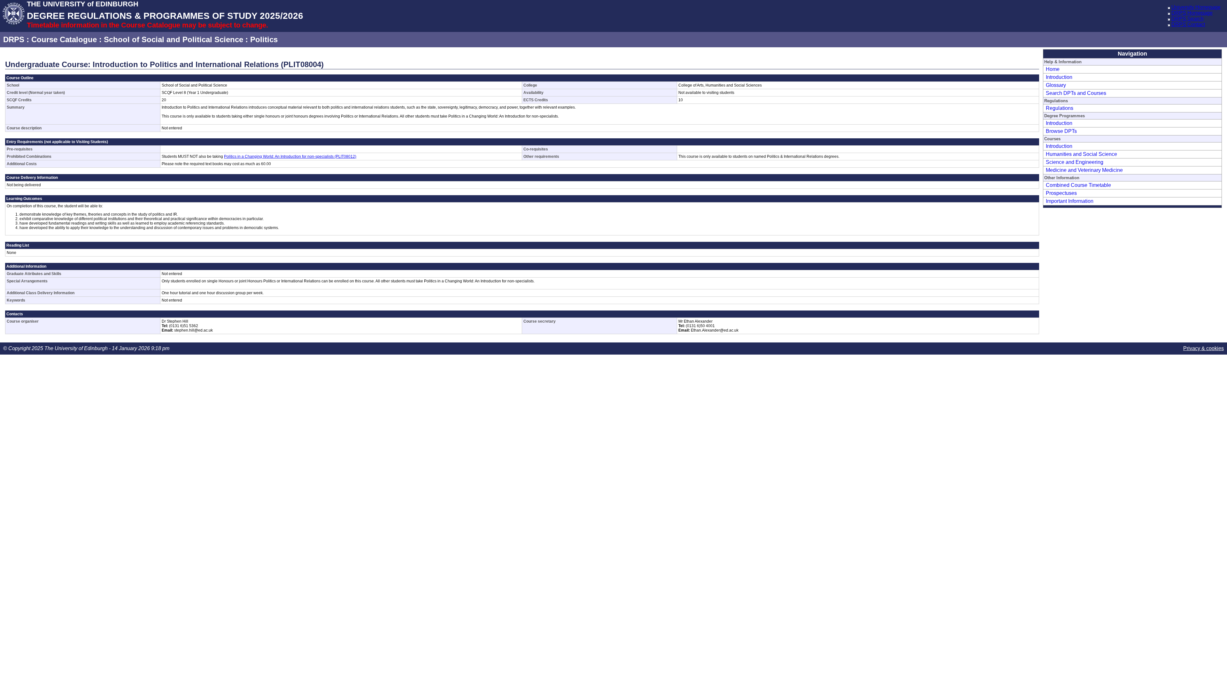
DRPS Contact (1188, 24)
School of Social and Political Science (173, 39)
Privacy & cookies (1203, 348)
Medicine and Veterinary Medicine (1084, 170)
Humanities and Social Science (1081, 154)
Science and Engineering (1074, 162)
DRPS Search (1187, 18)
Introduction (1059, 77)
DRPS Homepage (1192, 13)
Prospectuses (1061, 193)
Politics (264, 39)
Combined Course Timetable (1078, 185)
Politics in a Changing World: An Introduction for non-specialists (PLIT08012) (290, 156)
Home (1053, 69)
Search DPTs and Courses (1076, 93)
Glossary (1056, 85)
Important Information (1069, 201)
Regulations (1059, 108)
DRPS (13, 39)
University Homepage (1196, 7)
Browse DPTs (1061, 131)
